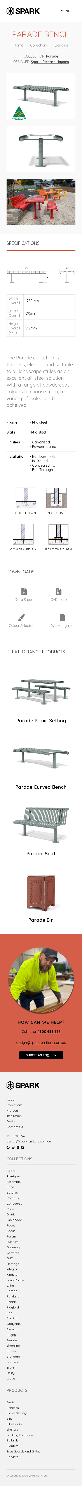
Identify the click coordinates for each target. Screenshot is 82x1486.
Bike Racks (14, 1424)
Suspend (13, 1362)
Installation (16, 456)
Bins (9, 1419)
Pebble (12, 1302)
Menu (66, 11)
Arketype (13, 1176)
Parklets (12, 1457)
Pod (9, 1313)
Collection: (34, 56)
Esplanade (14, 1220)
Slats (11, 432)
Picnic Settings (17, 1413)
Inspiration (14, 1116)
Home (18, 45)
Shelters (12, 1430)
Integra (12, 1269)
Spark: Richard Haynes (50, 62)
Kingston (13, 1275)
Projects (13, 1110)
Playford (13, 1307)
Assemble (14, 1182)
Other (11, 1286)
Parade (52, 56)
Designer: (21, 62)
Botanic (12, 1192)
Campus (13, 1198)
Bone (10, 1187)
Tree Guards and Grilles (23, 1451)
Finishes (13, 442)
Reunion (12, 1329)
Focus (11, 1231)
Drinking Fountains (20, 1435)
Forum (11, 1236)
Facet (11, 1225)
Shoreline (13, 1346)
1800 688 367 (16, 1136)
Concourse (14, 1204)
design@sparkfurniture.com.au (41, 1042)
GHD (10, 1258)
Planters (12, 1446)
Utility (11, 1373)
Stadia (11, 1351)
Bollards (12, 1440)
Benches (62, 45)
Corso (11, 1209)
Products (17, 1391)
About (11, 1099)
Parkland (13, 1296)
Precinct (12, 1318)
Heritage (13, 1264)
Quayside (14, 1324)
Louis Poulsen (16, 1280)
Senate (12, 1340)
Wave (11, 1378)
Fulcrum (12, 1242)
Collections (39, 45)
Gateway (13, 1247)
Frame (12, 422)
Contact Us (15, 1127)
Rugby (11, 1335)
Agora (11, 1171)
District (12, 1214)
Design (11, 1121)
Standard (13, 1357)
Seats (11, 1402)
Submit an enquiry (41, 1055)
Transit (11, 1368)
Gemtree (13, 1253)
